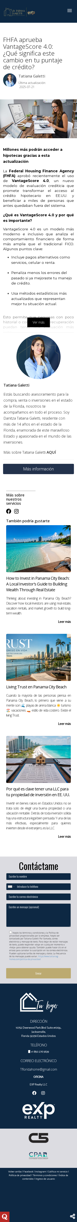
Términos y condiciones (45, 1175)
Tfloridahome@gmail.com (38, 1069)
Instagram (40, 1172)
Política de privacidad (20, 1175)
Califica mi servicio (58, 1172)
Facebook (28, 1172)
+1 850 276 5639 (40, 1051)
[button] (72, 1217)
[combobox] (11, 886)
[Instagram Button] (16, 511)
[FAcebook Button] (8, 511)
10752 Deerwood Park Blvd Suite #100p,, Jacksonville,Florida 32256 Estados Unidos (38, 1032)
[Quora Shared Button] (4, 1217)
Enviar (38, 973)
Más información (38, 468)
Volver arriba (15, 1172)
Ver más (39, 322)
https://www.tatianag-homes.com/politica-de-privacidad (34, 958)
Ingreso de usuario (45, 1179)
